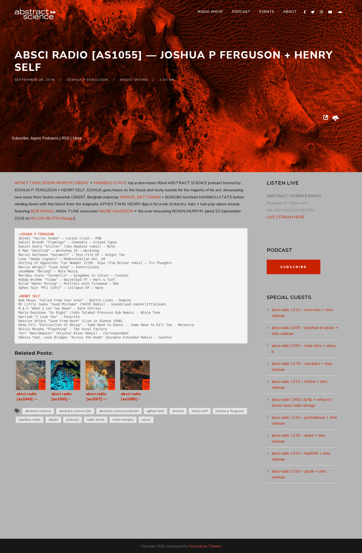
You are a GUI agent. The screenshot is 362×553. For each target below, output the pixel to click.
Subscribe (293, 267)
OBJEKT (82, 183)
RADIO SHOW (210, 11)
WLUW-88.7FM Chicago (52, 218)
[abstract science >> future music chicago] (35, 14)
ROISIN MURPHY (57, 183)
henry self (200, 411)
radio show (95, 419)
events (266, 11)
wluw (146, 419)
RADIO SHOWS (134, 79)
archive (178, 411)
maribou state (29, 419)
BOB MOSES (42, 211)
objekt (53, 419)
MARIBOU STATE (110, 183)
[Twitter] (312, 12)
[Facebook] (304, 12)
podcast (72, 419)
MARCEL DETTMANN (140, 197)
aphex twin (155, 411)
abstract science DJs (75, 411)
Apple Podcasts (44, 138)
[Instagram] (321, 12)
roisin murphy (123, 419)
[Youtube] (330, 12)
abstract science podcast (119, 411)
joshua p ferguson (87, 79)
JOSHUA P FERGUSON (37, 234)
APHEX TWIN (27, 183)
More (77, 138)
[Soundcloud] (340, 12)
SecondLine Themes (205, 546)
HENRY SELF (30, 296)
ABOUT (290, 11)
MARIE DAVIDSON (116, 211)
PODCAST (241, 11)
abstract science (38, 411)
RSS (65, 138)
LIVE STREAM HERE (286, 217)
